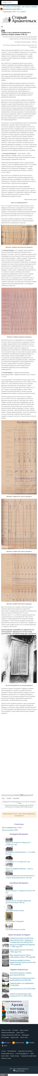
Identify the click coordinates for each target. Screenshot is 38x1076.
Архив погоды (15, 1056)
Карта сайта (5, 1056)
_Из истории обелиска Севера (15, 910)
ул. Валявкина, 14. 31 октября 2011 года (18, 861)
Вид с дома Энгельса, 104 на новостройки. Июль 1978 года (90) (22, 956)
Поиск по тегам (6, 1058)
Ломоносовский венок (8, 1032)
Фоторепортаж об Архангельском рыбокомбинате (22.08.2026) (22, 979)
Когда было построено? (25, 1051)
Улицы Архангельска (7, 1053)
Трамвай (9, 798)
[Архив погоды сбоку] (15, 1011)
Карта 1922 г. (24, 1037)
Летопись (15, 1030)
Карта (3, 798)
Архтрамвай (16, 798)
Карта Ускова (24, 1030)
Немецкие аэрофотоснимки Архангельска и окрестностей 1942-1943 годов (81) (23, 962)
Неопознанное (11, 1051)
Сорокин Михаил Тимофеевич (15, 921)
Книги (32, 1053)
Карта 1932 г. (20, 1032)
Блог (3, 30)
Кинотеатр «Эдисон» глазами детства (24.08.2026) (20, 974)
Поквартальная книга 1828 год (10, 1035)
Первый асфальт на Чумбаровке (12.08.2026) (21, 984)
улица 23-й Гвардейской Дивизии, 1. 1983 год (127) (22, 946)
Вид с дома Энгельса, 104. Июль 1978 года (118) (21, 951)
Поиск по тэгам (6, 1030)
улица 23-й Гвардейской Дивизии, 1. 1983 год (19, 868)
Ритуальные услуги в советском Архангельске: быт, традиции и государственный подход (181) (21, 940)
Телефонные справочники (28, 1056)
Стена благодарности (22, 1053)
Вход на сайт (15, 1037)
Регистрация (5, 1037)
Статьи (3, 1051)
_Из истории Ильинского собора (15, 929)
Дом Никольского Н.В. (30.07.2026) (22, 989)
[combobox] (9, 2)
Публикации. (25, 1035)
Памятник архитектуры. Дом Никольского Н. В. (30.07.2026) (21, 995)
